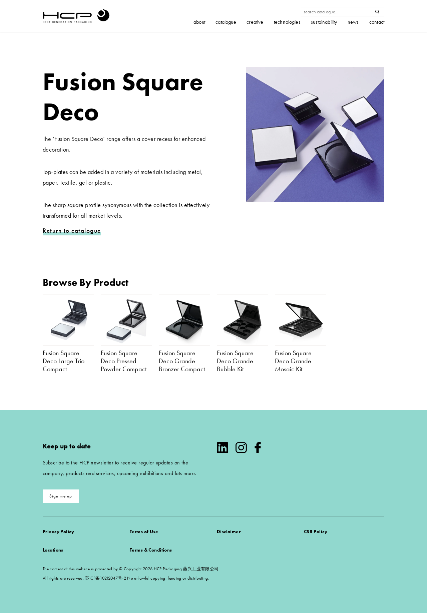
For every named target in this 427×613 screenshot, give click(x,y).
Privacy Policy (58, 532)
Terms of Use (144, 532)
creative (255, 22)
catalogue (226, 22)
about (199, 22)
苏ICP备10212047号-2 (105, 578)
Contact (376, 22)
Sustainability (324, 22)
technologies (287, 22)
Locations (53, 550)
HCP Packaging (76, 16)
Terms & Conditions (151, 550)
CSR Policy (315, 532)
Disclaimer (229, 532)
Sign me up (60, 496)
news (353, 22)
